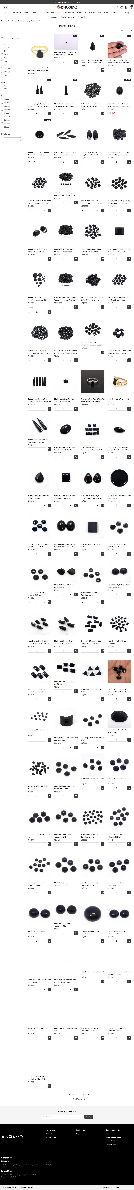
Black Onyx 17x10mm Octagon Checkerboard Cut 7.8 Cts (38, 690)
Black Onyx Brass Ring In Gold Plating (118, 400)
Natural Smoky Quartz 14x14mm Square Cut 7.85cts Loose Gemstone (119, 250)
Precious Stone (36, 13)
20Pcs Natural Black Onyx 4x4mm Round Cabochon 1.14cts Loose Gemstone (65, 194)
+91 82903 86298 (74, 2)
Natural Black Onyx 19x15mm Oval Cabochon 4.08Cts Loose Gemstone (118, 105)
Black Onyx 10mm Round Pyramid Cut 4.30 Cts (116, 545)
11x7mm (7, 120)
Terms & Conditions (9, 1187)
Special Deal (53, 17)
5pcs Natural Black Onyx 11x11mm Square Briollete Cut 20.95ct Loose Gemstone (92, 344)
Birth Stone (116, 13)
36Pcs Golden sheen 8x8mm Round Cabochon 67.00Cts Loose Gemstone (92, 105)
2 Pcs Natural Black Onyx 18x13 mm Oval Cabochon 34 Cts (65, 545)
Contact (108, 1134)
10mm (6, 99)
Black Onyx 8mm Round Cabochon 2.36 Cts (89, 884)
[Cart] (76, 62)
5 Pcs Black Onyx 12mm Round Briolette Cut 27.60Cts (38, 545)
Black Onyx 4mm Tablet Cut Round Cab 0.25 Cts (64, 787)
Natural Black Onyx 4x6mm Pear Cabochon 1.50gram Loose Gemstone (119, 153)
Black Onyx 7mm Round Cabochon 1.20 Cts (36, 593)
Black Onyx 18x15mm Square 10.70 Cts (91, 545)
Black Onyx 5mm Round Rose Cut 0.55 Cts (92, 739)
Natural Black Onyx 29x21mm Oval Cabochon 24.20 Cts (64, 448)
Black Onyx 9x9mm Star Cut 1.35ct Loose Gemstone (64, 400)
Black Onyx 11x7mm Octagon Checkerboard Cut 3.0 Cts (118, 642)
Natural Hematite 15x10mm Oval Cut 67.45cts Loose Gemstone (38, 250)
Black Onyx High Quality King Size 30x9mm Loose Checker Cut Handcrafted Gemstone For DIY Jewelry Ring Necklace (65, 105)
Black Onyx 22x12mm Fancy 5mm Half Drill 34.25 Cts (66, 739)
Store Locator (51, 1137)
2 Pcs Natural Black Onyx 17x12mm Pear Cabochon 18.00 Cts (92, 497)
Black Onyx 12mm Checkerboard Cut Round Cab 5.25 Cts (39, 981)
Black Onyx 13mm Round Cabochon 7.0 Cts (90, 932)
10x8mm (7, 110)
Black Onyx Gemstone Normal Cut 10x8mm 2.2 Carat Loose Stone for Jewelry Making (65, 53)
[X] (6, 1136)
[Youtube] (17, 1136)
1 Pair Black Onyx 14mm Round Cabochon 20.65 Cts (118, 586)
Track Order (110, 1148)
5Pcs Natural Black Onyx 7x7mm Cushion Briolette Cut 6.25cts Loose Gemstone (119, 202)
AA (5, 86)
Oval (5, 75)
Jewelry (126, 13)
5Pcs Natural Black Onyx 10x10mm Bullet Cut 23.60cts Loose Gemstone (91, 202)
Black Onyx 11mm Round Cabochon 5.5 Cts (63, 924)
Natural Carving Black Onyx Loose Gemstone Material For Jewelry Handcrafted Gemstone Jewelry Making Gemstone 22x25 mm (119, 61)
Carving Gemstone (67, 17)
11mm (6, 113)
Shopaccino (114, 1187)
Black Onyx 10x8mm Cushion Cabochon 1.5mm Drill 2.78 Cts (118, 690)
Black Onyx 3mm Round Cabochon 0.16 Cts (62, 835)
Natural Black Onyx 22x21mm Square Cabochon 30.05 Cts (64, 497)
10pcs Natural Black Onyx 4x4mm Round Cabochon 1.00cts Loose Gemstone (39, 351)
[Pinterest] (14, 1136)
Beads (106, 13)
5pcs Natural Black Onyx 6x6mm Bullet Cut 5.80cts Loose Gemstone (92, 298)
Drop (6, 51)
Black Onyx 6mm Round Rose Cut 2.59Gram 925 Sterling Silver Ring (92, 400)
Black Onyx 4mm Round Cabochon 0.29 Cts (89, 835)
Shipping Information (113, 1137)
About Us (49, 1134)
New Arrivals (16, 13)
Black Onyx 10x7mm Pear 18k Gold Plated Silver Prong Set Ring (38, 69)
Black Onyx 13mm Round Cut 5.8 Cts (65, 1029)
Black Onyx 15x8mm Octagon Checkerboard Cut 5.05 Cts (91, 642)
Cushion (7, 48)
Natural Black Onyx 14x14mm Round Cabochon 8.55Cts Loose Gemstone (39, 153)
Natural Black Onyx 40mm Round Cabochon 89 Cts (119, 497)
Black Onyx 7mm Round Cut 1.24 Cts (39, 835)
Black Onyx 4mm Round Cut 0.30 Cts (92, 779)
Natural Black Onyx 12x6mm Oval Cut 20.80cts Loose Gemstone (91, 250)
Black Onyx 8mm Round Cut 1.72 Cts (92, 973)
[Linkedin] (10, 1136)
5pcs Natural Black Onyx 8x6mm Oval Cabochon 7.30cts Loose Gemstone (65, 351)
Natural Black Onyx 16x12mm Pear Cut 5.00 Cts (38, 497)
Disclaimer (31, 1187)
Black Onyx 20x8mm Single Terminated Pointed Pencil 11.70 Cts (66, 642)
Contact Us (82, 17)
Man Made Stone (95, 13)
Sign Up (88, 1117)
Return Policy (110, 1141)
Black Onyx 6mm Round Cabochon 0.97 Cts (36, 884)
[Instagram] (21, 1136)
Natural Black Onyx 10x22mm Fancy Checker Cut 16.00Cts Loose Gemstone (91, 153)
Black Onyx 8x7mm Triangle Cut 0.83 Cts (92, 690)
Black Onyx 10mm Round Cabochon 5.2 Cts (36, 932)
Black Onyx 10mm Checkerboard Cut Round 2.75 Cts (119, 973)
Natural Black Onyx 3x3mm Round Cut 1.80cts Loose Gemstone (64, 250)
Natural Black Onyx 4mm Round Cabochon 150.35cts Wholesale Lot (65, 298)
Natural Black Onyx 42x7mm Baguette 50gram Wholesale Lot (39, 400)
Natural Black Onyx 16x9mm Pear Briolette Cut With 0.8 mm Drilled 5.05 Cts (119, 448)
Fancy (6, 54)
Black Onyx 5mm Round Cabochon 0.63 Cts (116, 835)
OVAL (6, 61)
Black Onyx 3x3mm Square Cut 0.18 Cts (38, 731)
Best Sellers (81, 13)
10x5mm (7, 106)
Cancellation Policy (112, 1144)
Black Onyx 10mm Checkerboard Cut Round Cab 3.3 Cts (65, 981)
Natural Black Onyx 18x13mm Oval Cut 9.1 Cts (118, 731)
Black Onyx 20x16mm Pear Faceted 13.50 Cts (63, 586)
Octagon (7, 58)
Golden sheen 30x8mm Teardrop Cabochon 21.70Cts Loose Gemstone (65, 153)
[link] (117, 7)
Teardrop (7, 72)
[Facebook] (3, 1136)
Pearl (26, 13)
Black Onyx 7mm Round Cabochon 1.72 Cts (62, 884)
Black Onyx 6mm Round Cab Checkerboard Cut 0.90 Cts (38, 1077)
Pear (5, 65)
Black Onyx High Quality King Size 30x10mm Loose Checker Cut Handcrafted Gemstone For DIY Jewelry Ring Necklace (39, 105)
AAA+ (7, 13)
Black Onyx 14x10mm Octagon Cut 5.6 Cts (65, 682)
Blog (77, 1134)
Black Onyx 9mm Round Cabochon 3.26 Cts (116, 884)
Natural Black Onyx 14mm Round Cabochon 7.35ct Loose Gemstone (119, 351)
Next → (88, 1094)
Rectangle (8, 68)
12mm (6, 127)
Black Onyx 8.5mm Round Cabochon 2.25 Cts (90, 593)
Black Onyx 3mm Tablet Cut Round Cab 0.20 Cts (38, 787)
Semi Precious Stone (53, 13)
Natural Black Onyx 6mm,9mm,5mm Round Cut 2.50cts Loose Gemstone (38, 298)
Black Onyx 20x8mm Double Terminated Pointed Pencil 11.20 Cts (39, 642)
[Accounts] (126, 7)
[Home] (67, 7)
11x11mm (7, 117)
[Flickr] (23, 1137)
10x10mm (7, 103)
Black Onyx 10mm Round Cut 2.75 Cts (38, 1029)
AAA (5, 89)
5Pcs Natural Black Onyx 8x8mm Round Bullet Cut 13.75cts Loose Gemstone (39, 202)
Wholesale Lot (69, 13)
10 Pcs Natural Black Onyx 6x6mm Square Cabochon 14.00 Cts (92, 448)
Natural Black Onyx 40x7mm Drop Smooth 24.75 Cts (38, 440)
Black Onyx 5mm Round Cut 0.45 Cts (119, 779)
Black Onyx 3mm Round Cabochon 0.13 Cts (89, 1029)
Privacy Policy (22, 1187)
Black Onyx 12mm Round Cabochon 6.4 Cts (116, 932)
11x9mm (7, 123)
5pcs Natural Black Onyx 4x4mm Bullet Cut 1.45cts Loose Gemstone (119, 298)
